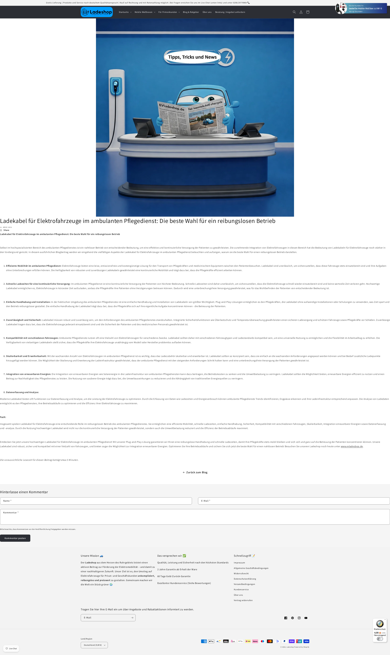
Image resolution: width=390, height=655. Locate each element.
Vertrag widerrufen (243, 600)
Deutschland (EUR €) (93, 645)
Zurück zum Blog (196, 472)
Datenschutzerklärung (245, 578)
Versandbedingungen (244, 584)
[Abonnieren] (132, 617)
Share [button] (6, 230)
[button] (125, 12)
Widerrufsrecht (241, 573)
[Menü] (385, 620)
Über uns (238, 595)
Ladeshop (290, 647)
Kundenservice (241, 589)
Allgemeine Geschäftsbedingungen (251, 568)
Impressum (239, 562)
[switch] (380, 639)
